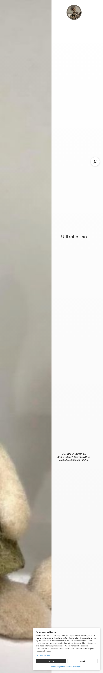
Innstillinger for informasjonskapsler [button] (66, 667)
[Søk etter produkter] (95, 161)
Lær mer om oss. (43, 656)
